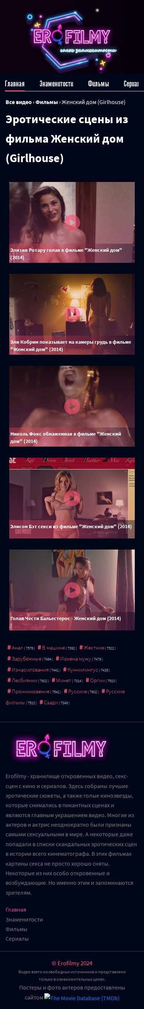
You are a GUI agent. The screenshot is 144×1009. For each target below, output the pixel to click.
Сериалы (134, 84)
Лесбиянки (24, 680)
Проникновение (30, 691)
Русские (77, 691)
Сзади (51, 702)
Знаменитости (56, 84)
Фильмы (98, 84)
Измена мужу (75, 658)
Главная (15, 84)
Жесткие (94, 647)
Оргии (97, 680)
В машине (53, 647)
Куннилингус (83, 669)
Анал (17, 647)
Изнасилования (30, 669)
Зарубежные (26, 658)
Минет (63, 680)
